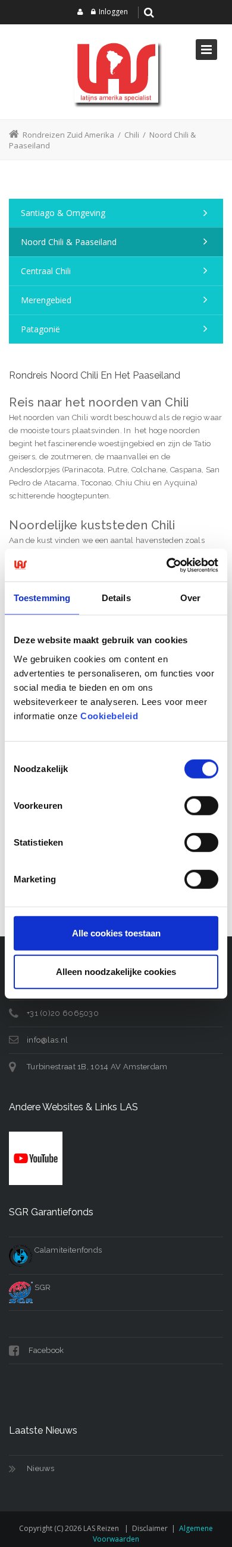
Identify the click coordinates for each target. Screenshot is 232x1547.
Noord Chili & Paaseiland (69, 241)
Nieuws (41, 1468)
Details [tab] (116, 598)
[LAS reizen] (116, 71)
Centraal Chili (46, 271)
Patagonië (40, 329)
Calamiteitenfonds (67, 1250)
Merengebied (46, 300)
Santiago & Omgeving (63, 212)
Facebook (45, 1350)
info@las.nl (47, 1039)
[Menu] (206, 49)
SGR (42, 1287)
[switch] (201, 805)
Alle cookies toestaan (116, 932)
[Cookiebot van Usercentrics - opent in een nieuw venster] (166, 565)
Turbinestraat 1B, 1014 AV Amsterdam (97, 1066)
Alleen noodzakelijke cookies (116, 972)
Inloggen (113, 12)
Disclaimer (150, 1528)
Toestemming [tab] (42, 598)
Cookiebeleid (109, 715)
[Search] (149, 12)
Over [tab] (190, 598)
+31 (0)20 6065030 (63, 1013)
